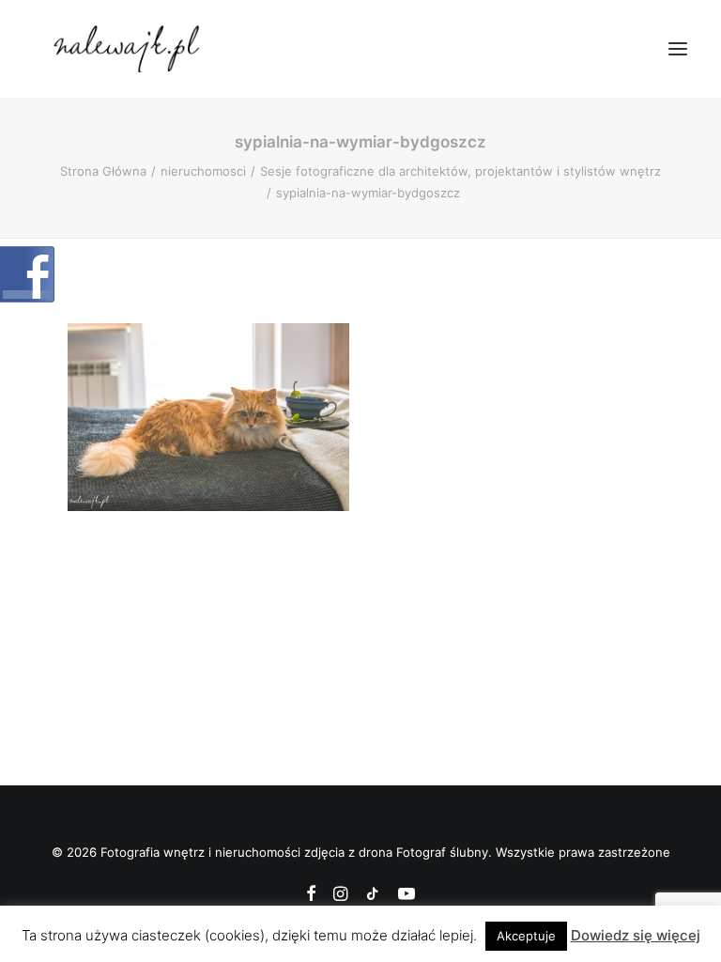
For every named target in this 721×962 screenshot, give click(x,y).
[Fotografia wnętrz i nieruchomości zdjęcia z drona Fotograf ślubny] (129, 48)
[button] (678, 49)
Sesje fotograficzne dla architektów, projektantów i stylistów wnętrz (460, 170)
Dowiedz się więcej (635, 935)
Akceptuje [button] (526, 935)
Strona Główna (103, 170)
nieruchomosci (203, 170)
